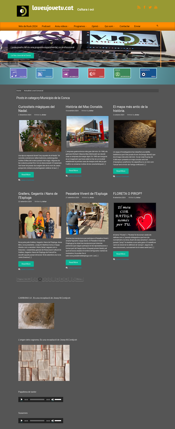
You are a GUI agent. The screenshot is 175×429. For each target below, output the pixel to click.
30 (66, 279)
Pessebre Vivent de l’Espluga (86, 194)
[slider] (58, 399)
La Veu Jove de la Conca (21, 55)
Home (19, 91)
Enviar (137, 26)
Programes (79, 26)
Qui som (109, 26)
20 (62, 279)
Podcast (46, 26)
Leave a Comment (27, 180)
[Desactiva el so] (52, 399)
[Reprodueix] (21, 399)
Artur (44, 115)
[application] (40, 399)
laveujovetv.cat (52, 8)
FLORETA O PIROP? (127, 194)
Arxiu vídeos (61, 26)
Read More (26, 175)
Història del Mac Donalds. (84, 107)
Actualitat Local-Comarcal (33, 91)
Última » (79, 279)
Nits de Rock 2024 (28, 26)
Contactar (125, 26)
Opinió (95, 26)
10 (57, 279)
